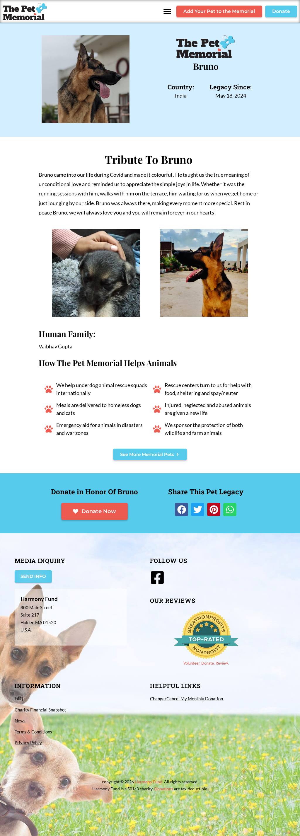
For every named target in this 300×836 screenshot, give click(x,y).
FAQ (19, 698)
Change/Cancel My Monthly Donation (186, 698)
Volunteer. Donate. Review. (206, 663)
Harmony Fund (148, 781)
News (20, 720)
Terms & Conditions (33, 731)
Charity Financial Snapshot (40, 709)
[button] (167, 11)
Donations (163, 788)
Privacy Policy (28, 742)
